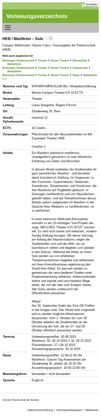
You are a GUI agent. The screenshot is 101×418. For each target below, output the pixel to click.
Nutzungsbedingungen (69, 410)
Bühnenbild (80, 60)
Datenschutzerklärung (40, 410)
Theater (42, 60)
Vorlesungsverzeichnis (36, 16)
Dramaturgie (80, 67)
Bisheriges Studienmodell (18, 60)
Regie (76, 75)
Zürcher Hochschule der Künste (20, 399)
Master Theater (60, 60)
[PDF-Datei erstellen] (51, 39)
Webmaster (92, 410)
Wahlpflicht (14, 64)
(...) (4, 78)
